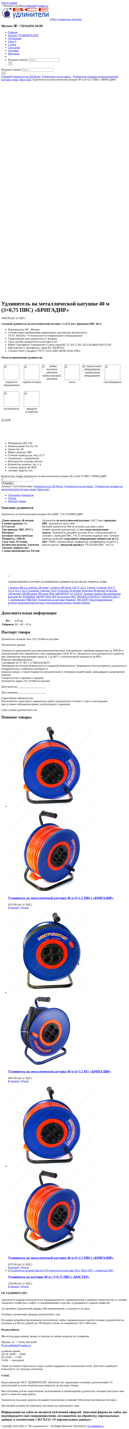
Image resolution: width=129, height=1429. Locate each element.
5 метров (45, 590)
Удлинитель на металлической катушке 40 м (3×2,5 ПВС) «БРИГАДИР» (61, 1258)
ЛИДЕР (40, 596)
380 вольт (43, 593)
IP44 (51, 593)
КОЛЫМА (29, 596)
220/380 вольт (29, 593)
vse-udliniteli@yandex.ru (35, 5)
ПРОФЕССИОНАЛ (88, 596)
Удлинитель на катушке (51, 599)
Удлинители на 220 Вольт (48, 486)
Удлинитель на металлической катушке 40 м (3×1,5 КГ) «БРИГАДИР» (59, 1071)
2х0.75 (75, 587)
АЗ (71, 593)
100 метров (14, 593)
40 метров (99, 590)
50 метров (111, 590)
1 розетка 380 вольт (60, 587)
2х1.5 (83, 587)
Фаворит (71, 599)
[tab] (68, 495)
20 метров (75, 590)
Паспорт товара (17, 501)
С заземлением (16, 599)
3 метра (91, 587)
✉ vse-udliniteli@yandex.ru (16, 1345)
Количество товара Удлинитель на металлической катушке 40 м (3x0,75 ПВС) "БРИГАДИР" (54, 476)
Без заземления (112, 593)
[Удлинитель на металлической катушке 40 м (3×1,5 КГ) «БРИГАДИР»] (68, 988)
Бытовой (13, 596)
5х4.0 (54, 590)
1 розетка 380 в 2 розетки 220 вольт (28, 587)
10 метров (63, 590)
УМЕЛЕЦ (31, 599)
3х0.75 (111, 587)
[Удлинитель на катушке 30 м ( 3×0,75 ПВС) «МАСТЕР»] (68, 1270)
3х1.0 (11, 590)
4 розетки (33, 590)
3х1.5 (18, 590)
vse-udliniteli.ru (95, 1426)
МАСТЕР (50, 596)
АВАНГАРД (62, 593)
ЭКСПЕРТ (82, 599)
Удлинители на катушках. (79, 486)
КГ (20, 596)
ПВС (73, 596)
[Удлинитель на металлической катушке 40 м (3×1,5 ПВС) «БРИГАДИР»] (68, 808)
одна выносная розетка (58, 602)
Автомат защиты (93, 593)
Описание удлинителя (21, 495)
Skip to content (9, 2)
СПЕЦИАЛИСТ (110, 596)
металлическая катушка (31, 602)
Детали (12, 498)
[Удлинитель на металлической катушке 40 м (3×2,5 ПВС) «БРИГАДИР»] (68, 1168)
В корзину (8, 483)
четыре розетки (81, 602)
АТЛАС (78, 593)
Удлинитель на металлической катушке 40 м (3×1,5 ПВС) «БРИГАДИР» (61, 898)
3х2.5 (25, 590)
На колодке (63, 596)
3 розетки (101, 587)
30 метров (87, 590)
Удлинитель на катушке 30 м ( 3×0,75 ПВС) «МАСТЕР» (49, 1277)
